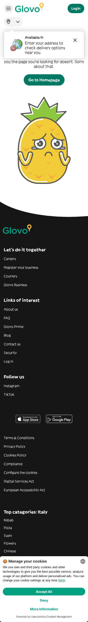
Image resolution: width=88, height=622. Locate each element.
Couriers (10, 276)
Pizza (8, 528)
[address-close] (75, 40)
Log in (8, 361)
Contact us (12, 344)
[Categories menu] (8, 8)
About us (11, 309)
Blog (7, 335)
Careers (10, 259)
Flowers (10, 543)
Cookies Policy (15, 455)
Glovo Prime (13, 327)
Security (10, 353)
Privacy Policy (14, 446)
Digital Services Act (19, 481)
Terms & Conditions (19, 438)
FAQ (7, 318)
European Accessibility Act (24, 490)
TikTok (9, 394)
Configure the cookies (20, 472)
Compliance (13, 464)
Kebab (9, 520)
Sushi (8, 535)
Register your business (21, 267)
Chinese (10, 551)
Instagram (11, 386)
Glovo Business (15, 285)
